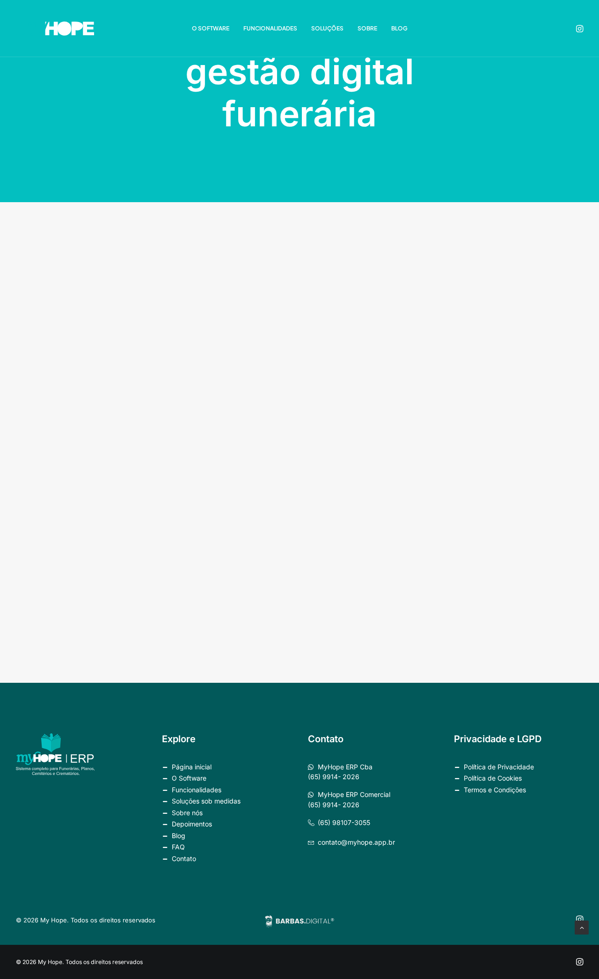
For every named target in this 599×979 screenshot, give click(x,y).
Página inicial (192, 767)
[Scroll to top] (582, 927)
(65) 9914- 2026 (333, 777)
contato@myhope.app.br (356, 842)
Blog (399, 28)
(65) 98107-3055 (344, 822)
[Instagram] (579, 963)
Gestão (537, 257)
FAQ (178, 847)
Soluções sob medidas (206, 801)
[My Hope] (55, 28)
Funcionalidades (270, 28)
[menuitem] (210, 28)
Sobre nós (187, 813)
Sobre (367, 28)
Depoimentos (192, 824)
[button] (579, 28)
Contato (184, 858)
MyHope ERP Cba (345, 767)
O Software (210, 28)
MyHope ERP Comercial (354, 794)
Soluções (327, 28)
